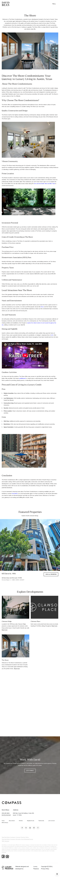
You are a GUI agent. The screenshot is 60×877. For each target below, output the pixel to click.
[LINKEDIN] (26, 827)
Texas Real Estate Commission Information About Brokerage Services (17, 839)
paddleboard (22, 378)
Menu (54, 4)
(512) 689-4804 (5, 813)
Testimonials (41, 820)
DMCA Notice (5, 822)
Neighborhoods (30, 820)
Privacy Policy (45, 869)
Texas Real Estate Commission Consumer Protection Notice (15, 837)
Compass (27, 844)
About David (12, 820)
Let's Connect (51, 820)
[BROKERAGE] (33, 827)
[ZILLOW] (30, 827)
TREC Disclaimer (5, 841)
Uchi (52, 335)
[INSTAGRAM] (37, 827)
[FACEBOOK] (22, 827)
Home (3, 820)
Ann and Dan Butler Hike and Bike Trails (44, 183)
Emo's (42, 306)
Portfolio (21, 820)
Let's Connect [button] (30, 770)
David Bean (15, 493)
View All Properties (50, 574)
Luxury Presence (36, 868)
